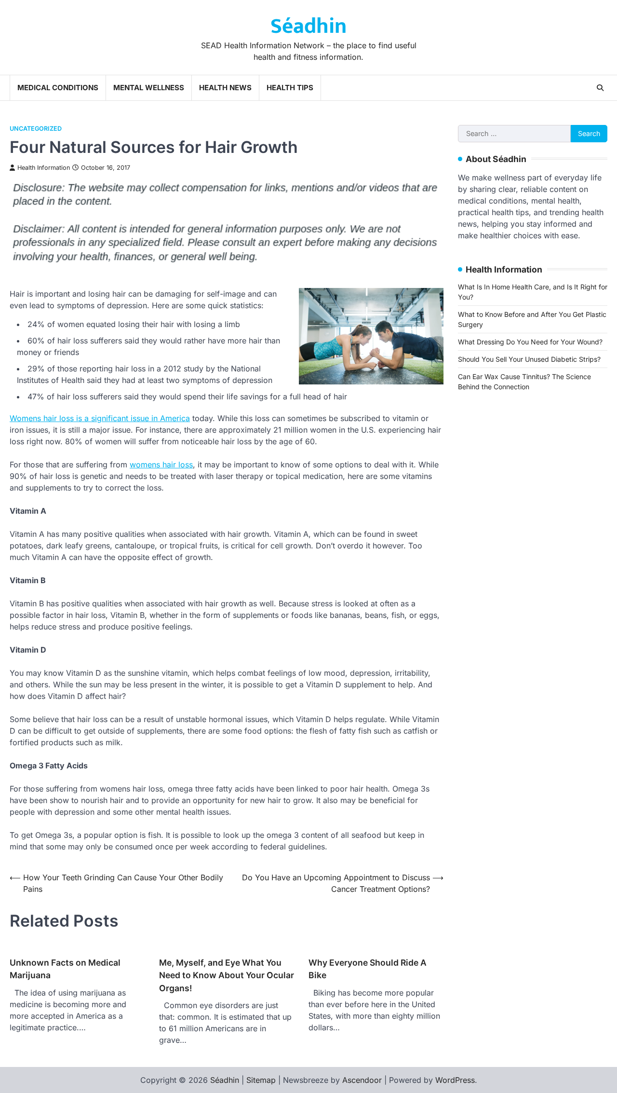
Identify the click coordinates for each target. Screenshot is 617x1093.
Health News (225, 87)
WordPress (455, 1080)
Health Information (43, 167)
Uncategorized (36, 128)
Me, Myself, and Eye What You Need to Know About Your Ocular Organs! (226, 975)
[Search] (600, 88)
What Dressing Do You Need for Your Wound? (530, 342)
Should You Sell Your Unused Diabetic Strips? (529, 359)
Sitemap (261, 1080)
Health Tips (290, 87)
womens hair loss (161, 464)
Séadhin (308, 26)
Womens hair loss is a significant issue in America (100, 418)
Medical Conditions (57, 87)
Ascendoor (362, 1080)
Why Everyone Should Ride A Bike (367, 968)
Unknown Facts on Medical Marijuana (65, 968)
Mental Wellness (148, 87)
